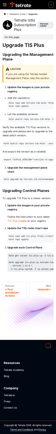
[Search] (51, 4)
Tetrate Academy (14, 369)
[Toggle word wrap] (44, 103)
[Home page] (4, 14)
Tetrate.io (9, 395)
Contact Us (10, 407)
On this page (12, 37)
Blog (6, 376)
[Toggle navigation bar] (4, 4)
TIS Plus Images (17, 220)
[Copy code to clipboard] (50, 103)
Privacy (42, 429)
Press (7, 401)
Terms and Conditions (21, 429)
